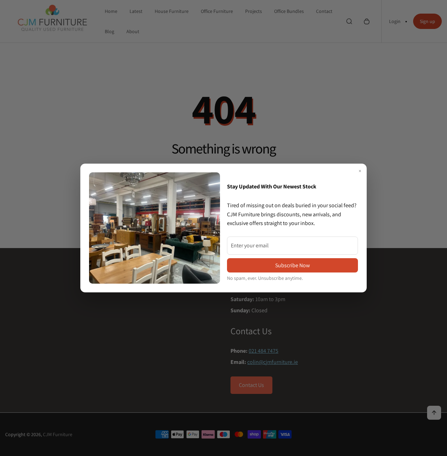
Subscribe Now (292, 265)
